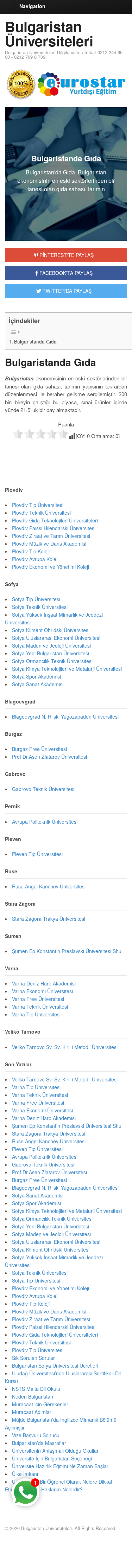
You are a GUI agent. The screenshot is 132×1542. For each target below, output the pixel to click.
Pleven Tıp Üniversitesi (37, 853)
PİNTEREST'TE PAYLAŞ (66, 254)
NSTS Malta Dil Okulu (36, 1388)
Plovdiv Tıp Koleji (31, 551)
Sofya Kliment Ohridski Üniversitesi (50, 630)
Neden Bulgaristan (32, 1396)
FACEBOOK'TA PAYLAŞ (65, 272)
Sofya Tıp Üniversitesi (36, 599)
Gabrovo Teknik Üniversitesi (43, 788)
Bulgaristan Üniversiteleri (49, 33)
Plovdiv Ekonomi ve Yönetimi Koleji (50, 566)
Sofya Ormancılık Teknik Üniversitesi (52, 660)
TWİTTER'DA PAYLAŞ (66, 290)
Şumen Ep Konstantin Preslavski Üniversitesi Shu (66, 951)
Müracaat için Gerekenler (40, 1404)
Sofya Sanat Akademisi (37, 684)
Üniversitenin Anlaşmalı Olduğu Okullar (55, 1450)
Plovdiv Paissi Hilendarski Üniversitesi (53, 528)
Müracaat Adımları (32, 1411)
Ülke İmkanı (25, 1473)
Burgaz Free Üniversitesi (39, 748)
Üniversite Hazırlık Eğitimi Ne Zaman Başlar (60, 1466)
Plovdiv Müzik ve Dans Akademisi (49, 543)
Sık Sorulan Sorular (33, 1357)
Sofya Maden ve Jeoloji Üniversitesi (51, 645)
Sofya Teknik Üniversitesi (40, 606)
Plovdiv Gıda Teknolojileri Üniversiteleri (55, 520)
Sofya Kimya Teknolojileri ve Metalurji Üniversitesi (67, 668)
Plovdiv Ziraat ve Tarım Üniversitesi (51, 535)
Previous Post (66, 454)
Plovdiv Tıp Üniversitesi (37, 504)
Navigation (32, 5)
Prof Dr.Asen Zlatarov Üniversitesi (49, 756)
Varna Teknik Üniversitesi (40, 1006)
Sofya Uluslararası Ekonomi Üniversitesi (56, 637)
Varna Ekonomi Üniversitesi (42, 991)
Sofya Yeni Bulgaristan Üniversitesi (50, 653)
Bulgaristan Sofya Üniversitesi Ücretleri (55, 1365)
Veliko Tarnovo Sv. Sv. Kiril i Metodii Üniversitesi (65, 1047)
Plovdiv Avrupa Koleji (35, 559)
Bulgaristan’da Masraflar (39, 1442)
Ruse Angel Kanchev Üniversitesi (49, 886)
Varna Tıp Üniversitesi (36, 1014)
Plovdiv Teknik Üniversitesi (41, 512)
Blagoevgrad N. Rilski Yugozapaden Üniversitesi (65, 716)
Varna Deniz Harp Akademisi (44, 983)
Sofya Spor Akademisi (36, 676)
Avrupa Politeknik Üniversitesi (44, 821)
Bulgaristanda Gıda (35, 341)
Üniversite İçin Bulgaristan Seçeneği (52, 1458)
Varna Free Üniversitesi (38, 998)
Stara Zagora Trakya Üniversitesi (48, 918)
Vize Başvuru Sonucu (35, 1435)
